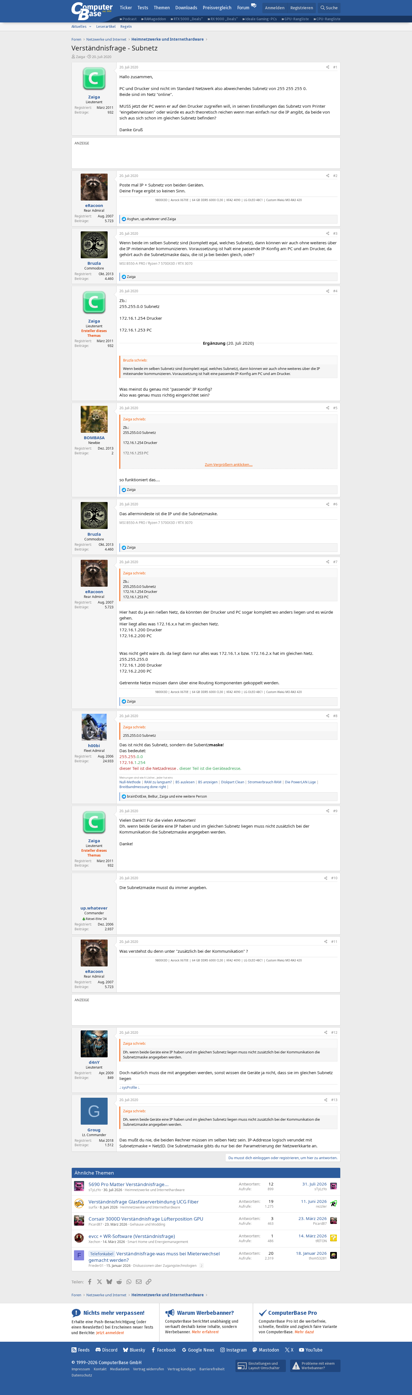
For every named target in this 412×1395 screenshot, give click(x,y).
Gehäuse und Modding (147, 1224)
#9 (335, 811)
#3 (335, 233)
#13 (334, 1099)
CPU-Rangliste (328, 19)
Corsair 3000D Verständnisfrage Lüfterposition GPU (146, 1219)
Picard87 (95, 1224)
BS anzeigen (207, 782)
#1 (335, 67)
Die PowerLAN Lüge (300, 782)
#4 (335, 291)
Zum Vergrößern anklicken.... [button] (229, 464)
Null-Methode (130, 782)
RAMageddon (155, 19)
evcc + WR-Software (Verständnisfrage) (132, 1236)
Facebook (166, 1350)
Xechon (94, 1241)
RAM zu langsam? (158, 782)
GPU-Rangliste (296, 19)
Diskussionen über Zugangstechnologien (164, 1265)
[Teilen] (327, 67)
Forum (243, 7)
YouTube (314, 1350)
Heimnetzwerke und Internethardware (155, 1189)
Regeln (126, 26)
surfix (93, 1207)
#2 (335, 175)
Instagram (236, 1350)
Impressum (80, 1369)
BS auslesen (185, 782)
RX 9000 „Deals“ (224, 19)
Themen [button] (162, 7)
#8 (335, 715)
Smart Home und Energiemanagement (158, 1241)
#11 (334, 941)
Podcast (129, 19)
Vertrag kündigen (182, 1369)
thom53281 (318, 1258)
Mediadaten (119, 1369)
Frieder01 (96, 1265)
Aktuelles (79, 26)
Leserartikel (106, 26)
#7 (335, 562)
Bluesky (137, 1350)
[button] (90, 26)
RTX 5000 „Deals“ (188, 19)
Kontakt (100, 1369)
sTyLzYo (95, 1189)
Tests (142, 7)
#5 (335, 408)
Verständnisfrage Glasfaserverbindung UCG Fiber (144, 1201)
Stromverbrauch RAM (264, 782)
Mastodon (269, 1350)
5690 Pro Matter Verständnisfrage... (129, 1184)
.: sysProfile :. (129, 1087)
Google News (201, 1350)
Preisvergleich (217, 7)
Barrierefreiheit (211, 1369)
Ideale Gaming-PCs (261, 19)
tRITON (321, 1241)
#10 (334, 878)
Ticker (126, 7)
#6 (335, 504)
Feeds (84, 1350)
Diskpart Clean (232, 782)
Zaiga (80, 56)
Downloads (186, 7)
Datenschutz (81, 1375)
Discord (109, 1350)
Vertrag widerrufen (148, 1369)
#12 (334, 1032)
